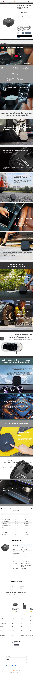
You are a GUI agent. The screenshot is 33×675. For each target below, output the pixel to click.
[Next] (14, 20)
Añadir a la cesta (27, 33)
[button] (3, 1)
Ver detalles (18, 37)
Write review (16, 644)
